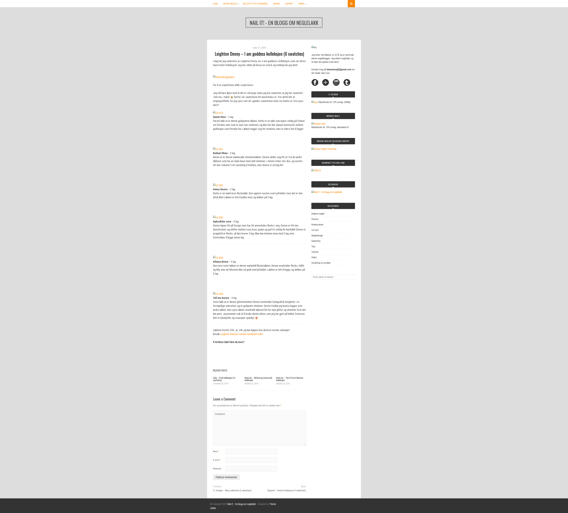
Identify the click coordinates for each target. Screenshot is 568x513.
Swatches (316, 241)
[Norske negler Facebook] (324, 149)
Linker (301, 4)
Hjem (215, 4)
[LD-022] (218, 149)
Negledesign (317, 235)
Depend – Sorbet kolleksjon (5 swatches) (286, 490)
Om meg (276, 4)
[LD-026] (218, 185)
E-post (217, 460)
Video (314, 257)
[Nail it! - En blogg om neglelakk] (326, 192)
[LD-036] (218, 257)
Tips (313, 246)
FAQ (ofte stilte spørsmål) (255, 4)
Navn (216, 451)
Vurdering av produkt (321, 262)
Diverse (314, 219)
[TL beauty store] (314, 102)
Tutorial (314, 252)
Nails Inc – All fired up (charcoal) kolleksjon (258, 379)
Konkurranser (317, 224)
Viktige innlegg (230, 4)
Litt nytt (315, 230)
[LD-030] (218, 217)
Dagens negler (318, 213)
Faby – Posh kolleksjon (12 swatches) (224, 379)
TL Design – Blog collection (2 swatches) (232, 490)
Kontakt (289, 4)
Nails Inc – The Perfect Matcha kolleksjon (289, 379)
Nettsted (217, 468)
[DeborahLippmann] (223, 77)
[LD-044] (218, 293)
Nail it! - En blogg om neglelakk (241, 504)
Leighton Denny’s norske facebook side (241, 334)
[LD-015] (218, 112)
